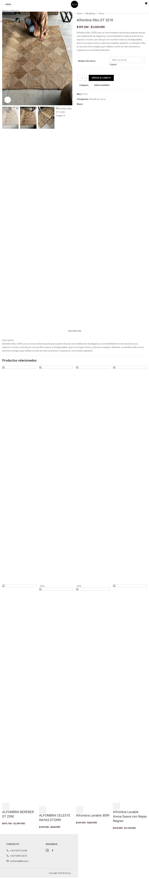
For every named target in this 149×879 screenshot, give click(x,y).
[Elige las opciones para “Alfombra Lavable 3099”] (79, 809)
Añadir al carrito (101, 78)
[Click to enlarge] (7, 100)
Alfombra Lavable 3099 (92, 815)
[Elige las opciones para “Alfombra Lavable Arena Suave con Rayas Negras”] (116, 806)
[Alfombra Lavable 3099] (93, 474)
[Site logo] (74, 4)
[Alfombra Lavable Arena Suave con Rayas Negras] (130, 474)
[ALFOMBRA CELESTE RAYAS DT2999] (56, 474)
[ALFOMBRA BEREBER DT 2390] (19, 474)
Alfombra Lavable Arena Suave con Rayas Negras (130, 816)
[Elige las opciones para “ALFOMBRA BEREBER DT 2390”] (5, 806)
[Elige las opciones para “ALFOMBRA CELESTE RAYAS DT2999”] (42, 809)
